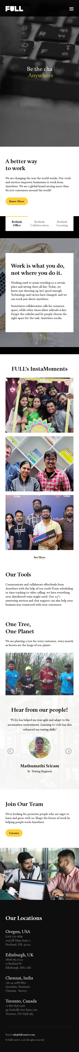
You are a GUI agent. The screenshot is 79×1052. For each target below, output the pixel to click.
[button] (68, 751)
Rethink (17, 223)
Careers (14, 833)
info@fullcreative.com (24, 1034)
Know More (16, 201)
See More (39, 557)
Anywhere (40, 75)
